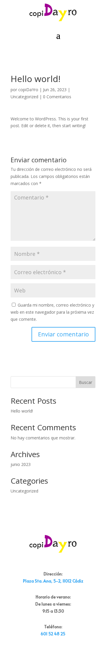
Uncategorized (24, 96)
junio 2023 (21, 464)
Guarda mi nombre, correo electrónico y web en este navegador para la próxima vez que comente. (52, 312)
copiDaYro (28, 89)
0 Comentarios (57, 96)
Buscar (85, 382)
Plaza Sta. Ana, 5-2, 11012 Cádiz (53, 581)
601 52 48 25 (53, 634)
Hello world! (22, 411)
